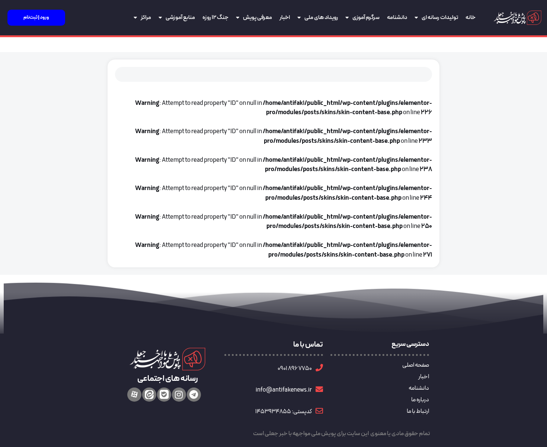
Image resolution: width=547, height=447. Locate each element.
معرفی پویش (257, 17)
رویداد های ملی (321, 17)
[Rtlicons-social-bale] (164, 394)
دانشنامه (397, 17)
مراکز (146, 17)
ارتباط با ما (418, 411)
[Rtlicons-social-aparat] (134, 394)
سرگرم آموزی (366, 17)
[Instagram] (179, 394)
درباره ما (420, 399)
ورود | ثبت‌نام (36, 17)
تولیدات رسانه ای (440, 17)
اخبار (284, 17)
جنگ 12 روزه (215, 17)
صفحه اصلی (415, 365)
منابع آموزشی (180, 17)
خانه (471, 17)
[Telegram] (194, 394)
